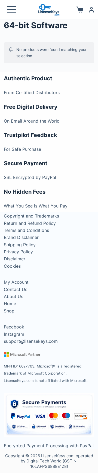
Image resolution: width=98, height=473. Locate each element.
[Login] (91, 9)
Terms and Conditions (26, 230)
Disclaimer (14, 258)
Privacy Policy (18, 251)
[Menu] (11, 9)
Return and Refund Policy (30, 223)
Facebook (14, 327)
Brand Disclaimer (21, 237)
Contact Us (15, 289)
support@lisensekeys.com (31, 341)
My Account (16, 282)
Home (10, 303)
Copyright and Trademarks (31, 216)
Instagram (14, 334)
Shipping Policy (20, 244)
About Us (13, 296)
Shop (9, 311)
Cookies (12, 266)
